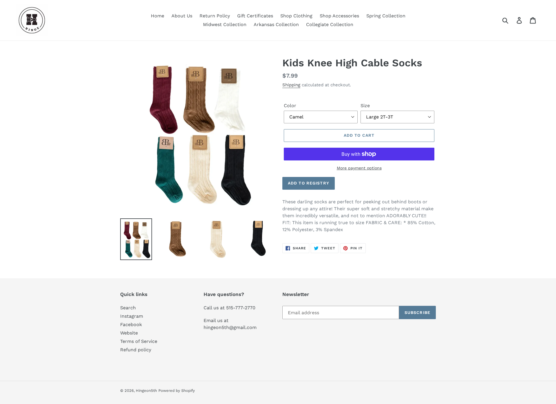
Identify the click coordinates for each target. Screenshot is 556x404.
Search (128, 307)
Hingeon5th (146, 390)
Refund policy (135, 349)
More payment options (359, 168)
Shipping (291, 84)
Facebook (131, 324)
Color (290, 105)
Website (129, 333)
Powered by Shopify (176, 390)
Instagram (131, 316)
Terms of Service (138, 341)
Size (365, 105)
